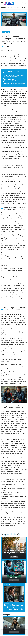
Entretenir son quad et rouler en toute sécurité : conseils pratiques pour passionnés (14, 81)
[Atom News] (9, 3)
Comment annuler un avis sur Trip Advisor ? (14, 576)
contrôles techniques (20, 93)
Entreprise (14, 580)
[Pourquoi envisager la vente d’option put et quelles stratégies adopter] (14, 567)
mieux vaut (14, 101)
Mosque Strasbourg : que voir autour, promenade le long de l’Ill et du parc (14, 552)
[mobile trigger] (2, 3)
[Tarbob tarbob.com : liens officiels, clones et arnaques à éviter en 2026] (14, 594)
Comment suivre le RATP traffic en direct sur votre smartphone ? (14, 628)
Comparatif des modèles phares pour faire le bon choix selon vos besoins (14, 84)
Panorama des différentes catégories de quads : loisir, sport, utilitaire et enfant (14, 76)
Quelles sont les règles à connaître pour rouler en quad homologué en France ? (14, 78)
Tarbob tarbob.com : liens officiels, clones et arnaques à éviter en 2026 (13, 607)
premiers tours (5, 127)
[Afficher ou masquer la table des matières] (22, 72)
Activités (6, 32)
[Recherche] (22, 3)
